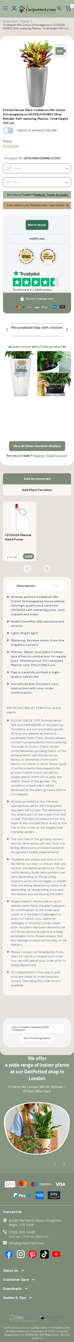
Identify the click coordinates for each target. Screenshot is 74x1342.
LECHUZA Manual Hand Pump (18, 537)
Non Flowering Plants (37, 1038)
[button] (7, 330)
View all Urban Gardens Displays (37, 446)
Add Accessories (37, 479)
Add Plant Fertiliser (37, 490)
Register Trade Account (51, 195)
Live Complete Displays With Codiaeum (30, 1028)
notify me (36, 239)
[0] (68, 9)
